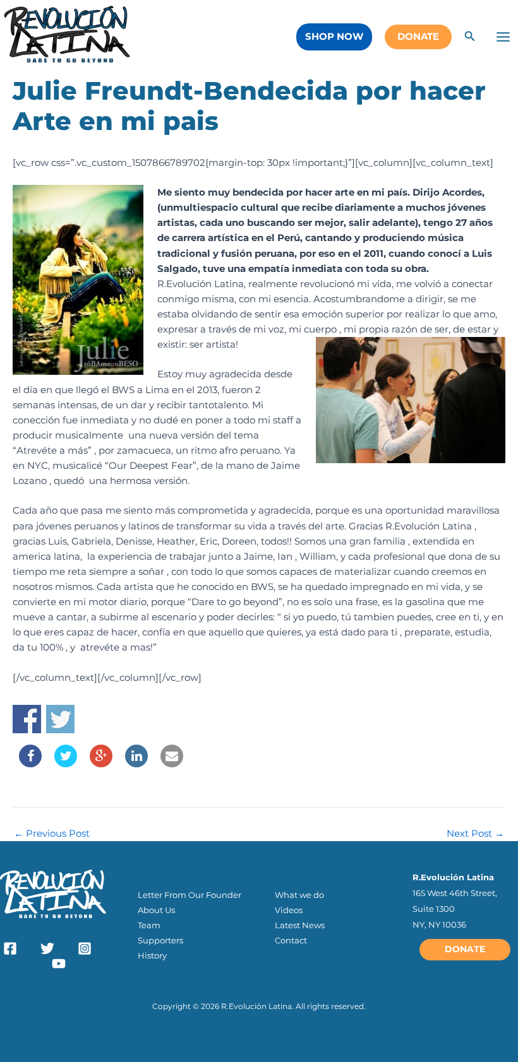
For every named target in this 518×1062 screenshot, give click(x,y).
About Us (156, 910)
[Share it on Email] (171, 763)
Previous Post (52, 834)
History (152, 955)
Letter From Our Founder (189, 895)
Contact (291, 940)
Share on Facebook (27, 719)
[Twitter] (47, 948)
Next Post (475, 834)
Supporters (160, 940)
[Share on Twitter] (65, 763)
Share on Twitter (60, 719)
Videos (289, 910)
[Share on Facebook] (30, 763)
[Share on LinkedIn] (136, 763)
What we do (299, 895)
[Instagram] (85, 948)
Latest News (300, 925)
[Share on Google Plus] (101, 763)
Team (149, 925)
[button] (334, 36)
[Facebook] (10, 948)
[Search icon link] (470, 38)
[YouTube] (59, 964)
